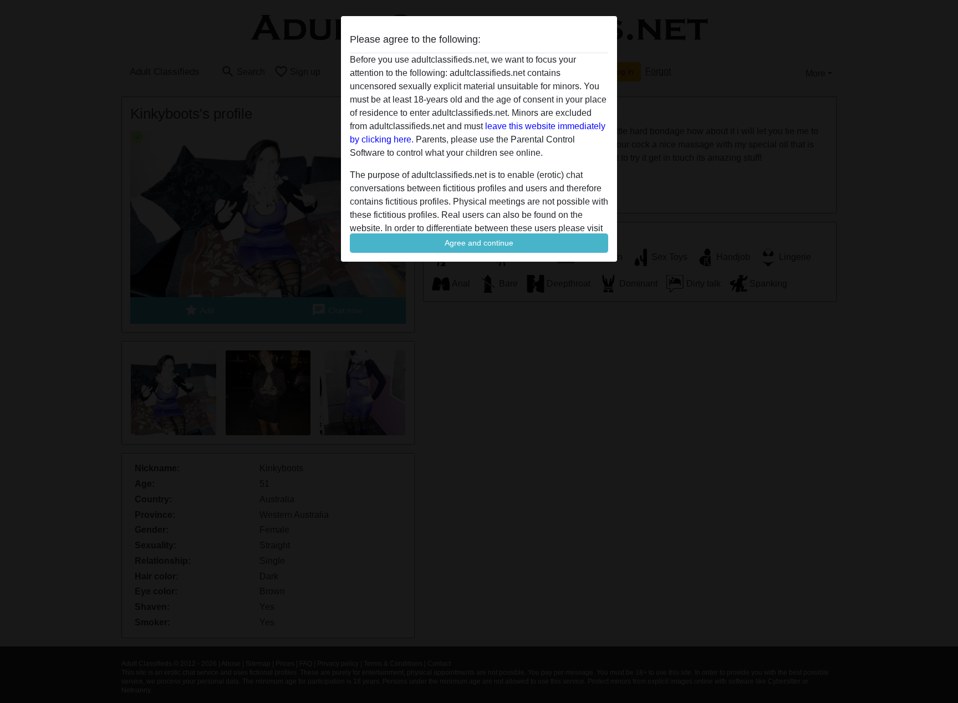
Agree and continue (479, 242)
